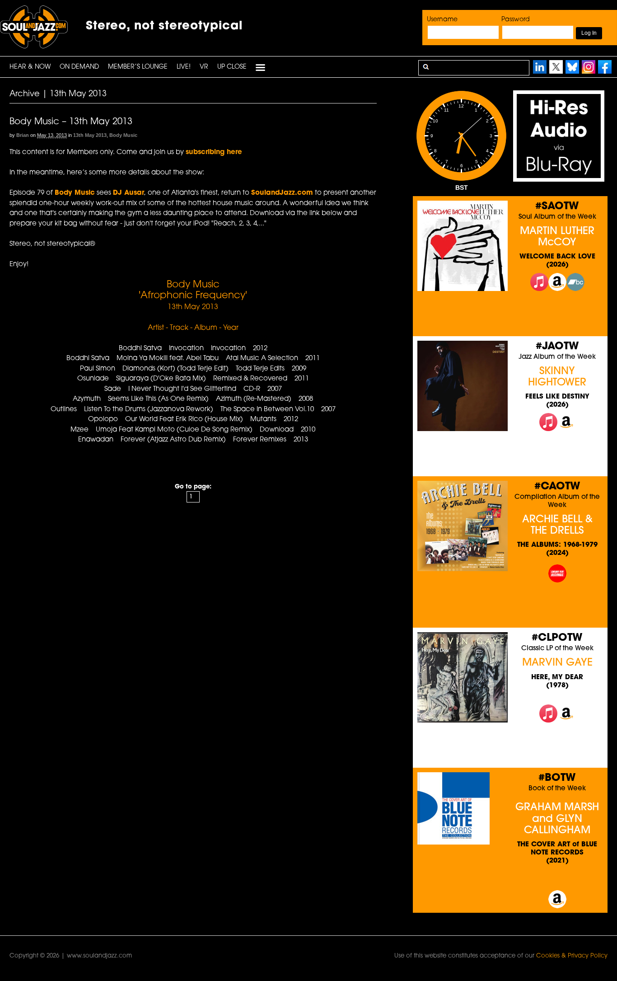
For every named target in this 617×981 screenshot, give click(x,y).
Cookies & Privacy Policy (572, 956)
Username (442, 19)
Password (515, 19)
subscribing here (214, 152)
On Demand (79, 67)
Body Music (123, 135)
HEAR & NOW (30, 67)
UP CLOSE (232, 67)
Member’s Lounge (138, 67)
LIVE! (184, 67)
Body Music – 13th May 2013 (70, 122)
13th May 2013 (90, 135)
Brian (22, 135)
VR (204, 67)
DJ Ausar (128, 193)
